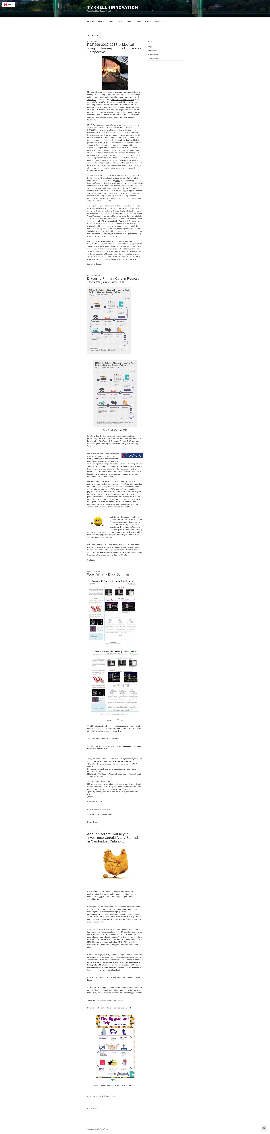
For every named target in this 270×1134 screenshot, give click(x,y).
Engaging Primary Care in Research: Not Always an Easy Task (114, 280)
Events (128, 21)
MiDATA (101, 21)
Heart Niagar (132, 471)
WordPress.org (153, 58)
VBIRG (117, 181)
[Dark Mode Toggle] (264, 1128)
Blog (118, 21)
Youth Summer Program (117, 728)
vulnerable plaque (122, 499)
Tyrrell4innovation (112, 7)
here (120, 464)
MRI (132, 150)
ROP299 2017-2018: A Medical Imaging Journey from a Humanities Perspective (114, 48)
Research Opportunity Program (122, 100)
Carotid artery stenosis (125, 909)
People (138, 21)
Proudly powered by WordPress (97, 1129)
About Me (90, 21)
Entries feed (152, 51)
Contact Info (159, 21)
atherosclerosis (96, 914)
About (147, 21)
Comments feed (153, 54)
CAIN (105, 143)
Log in (150, 47)
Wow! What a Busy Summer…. (110, 574)
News (111, 21)
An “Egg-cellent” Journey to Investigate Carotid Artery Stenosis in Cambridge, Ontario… (113, 837)
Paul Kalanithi (124, 221)
